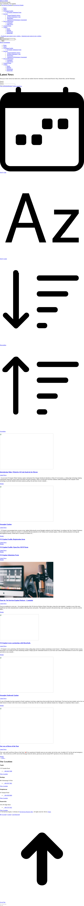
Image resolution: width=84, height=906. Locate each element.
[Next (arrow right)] (2, 905)
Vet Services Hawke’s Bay (26, 811)
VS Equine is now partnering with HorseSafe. (15, 643)
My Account (3, 814)
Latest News (18, 86)
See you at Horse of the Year (9, 746)
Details (2, 483)
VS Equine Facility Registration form (12, 539)
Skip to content (4, 0)
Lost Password (16, 814)
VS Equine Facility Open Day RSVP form (14, 547)
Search (2, 81)
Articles (6, 86)
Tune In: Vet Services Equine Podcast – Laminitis (16, 600)
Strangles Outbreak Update (9, 695)
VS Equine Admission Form (9, 555)
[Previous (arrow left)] (0, 905)
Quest (49, 811)
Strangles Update (6, 524)
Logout (9, 814)
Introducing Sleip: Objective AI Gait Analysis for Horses (19, 472)
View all (2, 86)
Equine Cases (11, 86)
